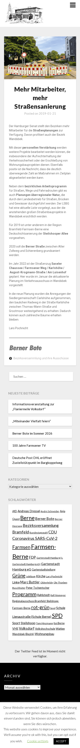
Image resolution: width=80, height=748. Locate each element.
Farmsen (21, 547)
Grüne (18, 575)
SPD (57, 615)
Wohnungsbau (44, 634)
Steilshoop (28, 623)
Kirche (40, 576)
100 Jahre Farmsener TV (29, 445)
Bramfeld (20, 532)
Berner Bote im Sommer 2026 (32, 433)
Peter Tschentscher (37, 587)
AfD (14, 511)
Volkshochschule (45, 628)
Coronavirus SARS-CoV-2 (34, 538)
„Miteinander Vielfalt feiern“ (31, 421)
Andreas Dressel (29, 511)
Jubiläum (30, 576)
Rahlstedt (43, 595)
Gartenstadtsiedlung (43, 569)
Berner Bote (44, 518)
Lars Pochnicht (54, 576)
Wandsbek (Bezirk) (23, 634)
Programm (24, 594)
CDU (52, 532)
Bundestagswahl (39, 532)
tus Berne (59, 623)
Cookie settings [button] (37, 741)
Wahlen (60, 628)
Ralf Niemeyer (58, 595)
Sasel (53, 608)
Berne (27, 518)
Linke (16, 582)
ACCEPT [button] (61, 741)
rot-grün (40, 607)
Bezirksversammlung (41, 525)
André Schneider (50, 511)
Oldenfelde (46, 582)
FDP (32, 557)
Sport (16, 623)
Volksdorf (26, 628)
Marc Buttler (30, 582)
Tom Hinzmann (44, 623)
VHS (15, 628)
